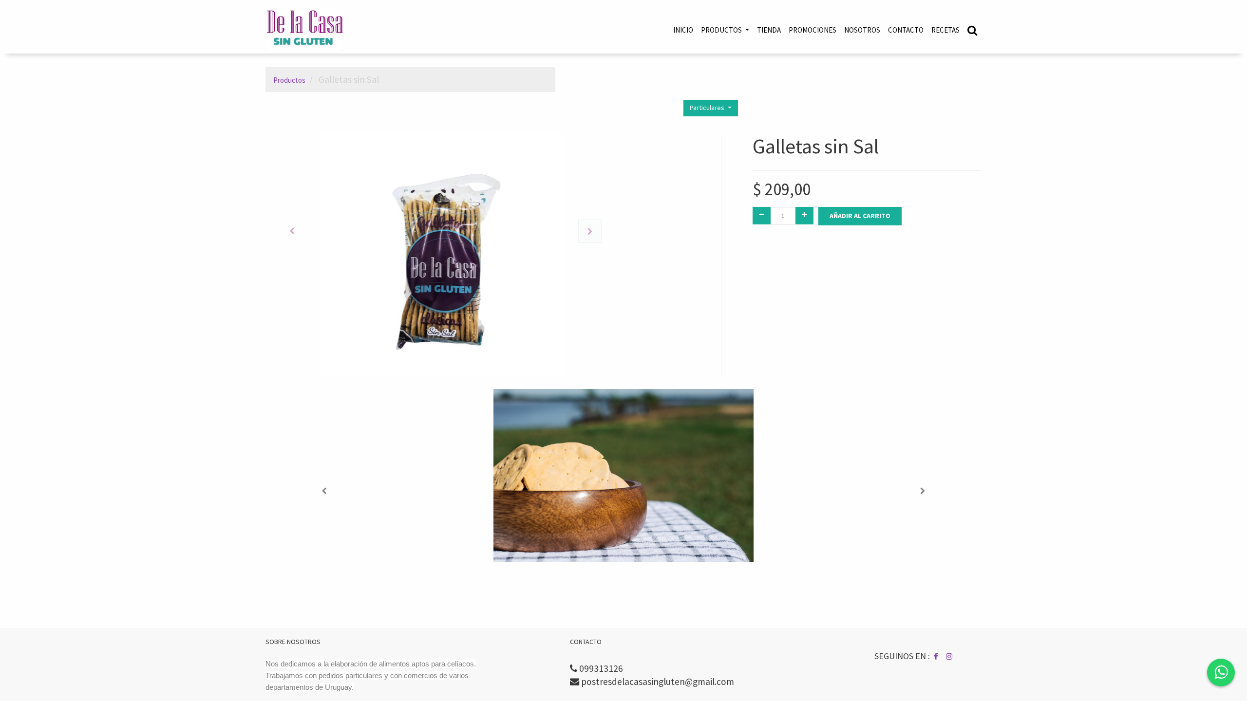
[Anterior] (324, 491)
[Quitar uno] (762, 215)
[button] (291, 231)
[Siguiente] (923, 491)
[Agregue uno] (804, 215)
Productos (289, 80)
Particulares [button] (708, 107)
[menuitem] (683, 30)
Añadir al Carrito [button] (860, 215)
